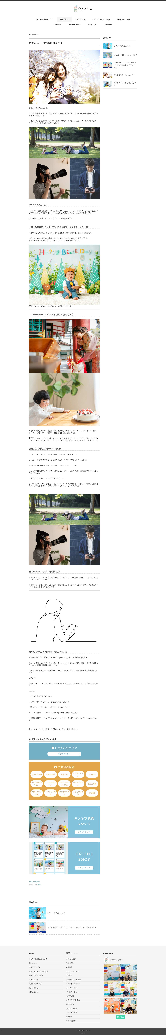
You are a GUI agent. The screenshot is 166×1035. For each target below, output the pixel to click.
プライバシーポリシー (81, 1030)
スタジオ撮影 (71, 1020)
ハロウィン (70, 1004)
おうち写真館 (37, 774)
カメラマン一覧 (80, 19)
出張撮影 (92, 793)
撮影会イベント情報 (123, 19)
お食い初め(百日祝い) (36, 783)
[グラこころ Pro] (83, 7)
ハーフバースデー (72, 988)
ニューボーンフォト (51, 783)
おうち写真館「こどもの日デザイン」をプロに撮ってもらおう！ (71, 927)
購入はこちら (92, 24)
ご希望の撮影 (66, 767)
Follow (122, 1017)
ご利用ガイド (58, 24)
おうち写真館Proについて (45, 19)
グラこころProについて (56, 913)
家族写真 (64, 774)
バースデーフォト (78, 783)
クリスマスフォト (78, 774)
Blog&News (64, 19)
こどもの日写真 (78, 792)
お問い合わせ (107, 24)
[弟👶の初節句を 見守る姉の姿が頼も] (112, 972)
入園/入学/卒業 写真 (73, 1000)
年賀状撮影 (50, 774)
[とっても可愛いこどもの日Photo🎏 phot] (128, 1006)
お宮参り (92, 774)
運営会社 (88, 1030)
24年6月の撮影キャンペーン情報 (125, 55)
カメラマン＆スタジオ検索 (101, 19)
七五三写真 (92, 783)
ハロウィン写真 (51, 792)
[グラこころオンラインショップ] (64, 858)
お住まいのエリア (66, 747)
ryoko (38, 884)
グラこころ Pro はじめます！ (124, 75)
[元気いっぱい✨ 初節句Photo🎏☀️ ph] (128, 972)
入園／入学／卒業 (37, 792)
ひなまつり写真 (64, 792)
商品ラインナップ (75, 24)
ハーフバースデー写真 (64, 783)
